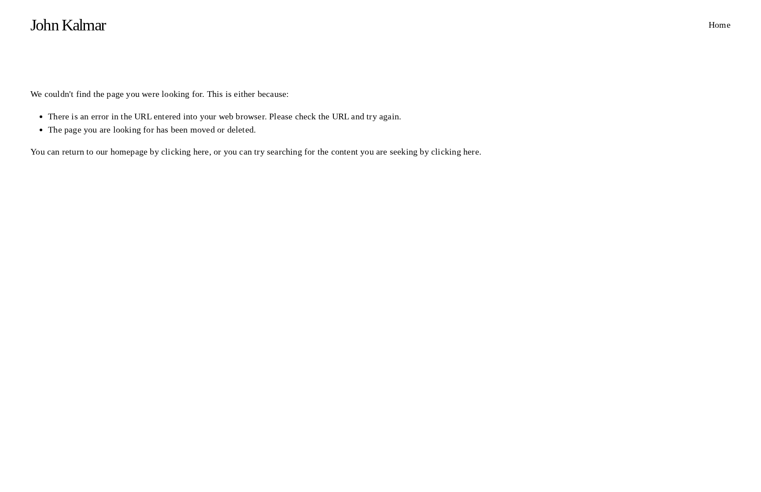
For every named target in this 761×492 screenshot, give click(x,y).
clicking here (185, 151)
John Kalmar (67, 25)
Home (720, 25)
